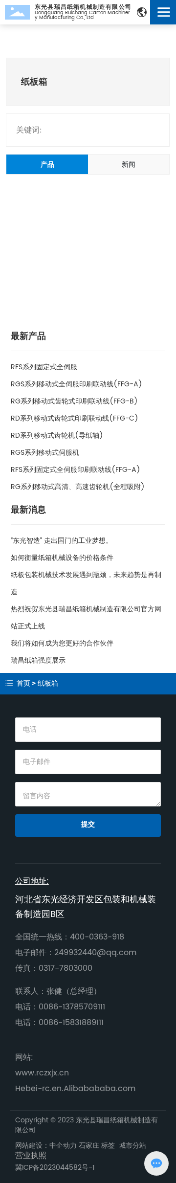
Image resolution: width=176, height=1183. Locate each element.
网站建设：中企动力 (47, 1145)
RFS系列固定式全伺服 (44, 367)
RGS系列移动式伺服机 (45, 452)
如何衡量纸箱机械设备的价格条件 (62, 557)
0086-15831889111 (71, 1022)
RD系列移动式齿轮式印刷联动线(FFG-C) (74, 418)
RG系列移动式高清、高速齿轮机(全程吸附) (78, 486)
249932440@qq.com (95, 952)
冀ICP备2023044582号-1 (55, 1167)
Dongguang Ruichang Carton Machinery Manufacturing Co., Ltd (82, 15)
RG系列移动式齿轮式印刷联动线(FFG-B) (74, 401)
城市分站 (132, 1145)
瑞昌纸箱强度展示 (38, 660)
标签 (108, 1145)
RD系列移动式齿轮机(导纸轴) (57, 435)
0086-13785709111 (72, 1007)
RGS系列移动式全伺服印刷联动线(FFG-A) (76, 384)
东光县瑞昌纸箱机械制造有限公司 (83, 7)
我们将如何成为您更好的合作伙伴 (62, 643)
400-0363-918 (97, 937)
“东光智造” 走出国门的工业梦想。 (61, 540)
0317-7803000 (65, 968)
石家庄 (90, 1145)
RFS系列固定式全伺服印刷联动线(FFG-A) (75, 469)
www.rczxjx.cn (42, 1073)
